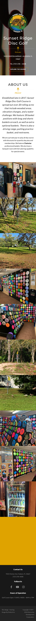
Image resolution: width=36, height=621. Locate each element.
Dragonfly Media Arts (8, 612)
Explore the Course (18, 69)
